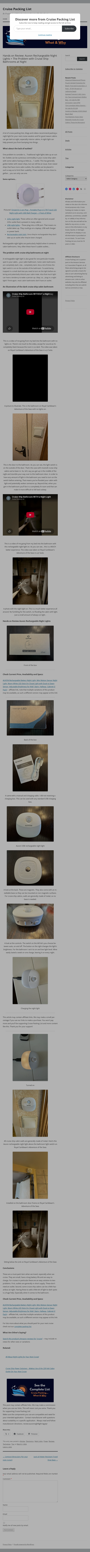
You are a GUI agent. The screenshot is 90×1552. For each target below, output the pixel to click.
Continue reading (45, 35)
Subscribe (69, 28)
